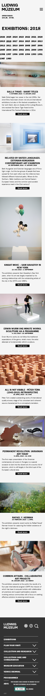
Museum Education (14, 665)
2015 (27, 41)
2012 (2, 45)
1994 (27, 54)
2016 (21, 41)
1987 (2, 58)
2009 (21, 45)
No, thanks (29, 689)
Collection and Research (18, 651)
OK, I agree (20, 689)
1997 (8, 54)
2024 (15, 37)
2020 (40, 37)
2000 (33, 49)
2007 (33, 45)
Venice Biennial (12, 671)
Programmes (11, 677)
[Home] (10, 8)
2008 (27, 45)
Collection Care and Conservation (15, 658)
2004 (8, 49)
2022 (27, 37)
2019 (2, 41)
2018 (8, 41)
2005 (2, 49)
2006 (40, 45)
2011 (8, 45)
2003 (15, 49)
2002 (21, 49)
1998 (2, 54)
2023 (21, 37)
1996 (15, 54)
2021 (33, 37)
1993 (33, 54)
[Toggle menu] (41, 9)
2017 (15, 41)
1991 (40, 54)
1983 (8, 58)
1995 (21, 54)
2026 (2, 37)
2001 (27, 49)
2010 (15, 45)
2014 (33, 41)
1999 (40, 49)
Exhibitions (10, 639)
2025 (8, 37)
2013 (40, 41)
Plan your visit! (12, 645)
